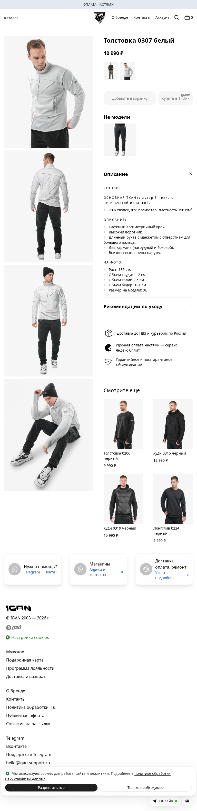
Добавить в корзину (129, 98)
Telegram (32, 572)
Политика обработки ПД (30, 707)
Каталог (11, 17)
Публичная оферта (25, 715)
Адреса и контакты (98, 572)
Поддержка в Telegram (28, 754)
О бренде (120, 17)
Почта (49, 572)
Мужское (15, 652)
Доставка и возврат (25, 676)
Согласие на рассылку (28, 724)
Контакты (141, 17)
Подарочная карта (25, 660)
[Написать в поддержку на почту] (187, 801)
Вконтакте (16, 746)
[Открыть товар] (120, 140)
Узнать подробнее (164, 575)
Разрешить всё (51, 787)
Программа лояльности (30, 668)
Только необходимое (145, 787)
